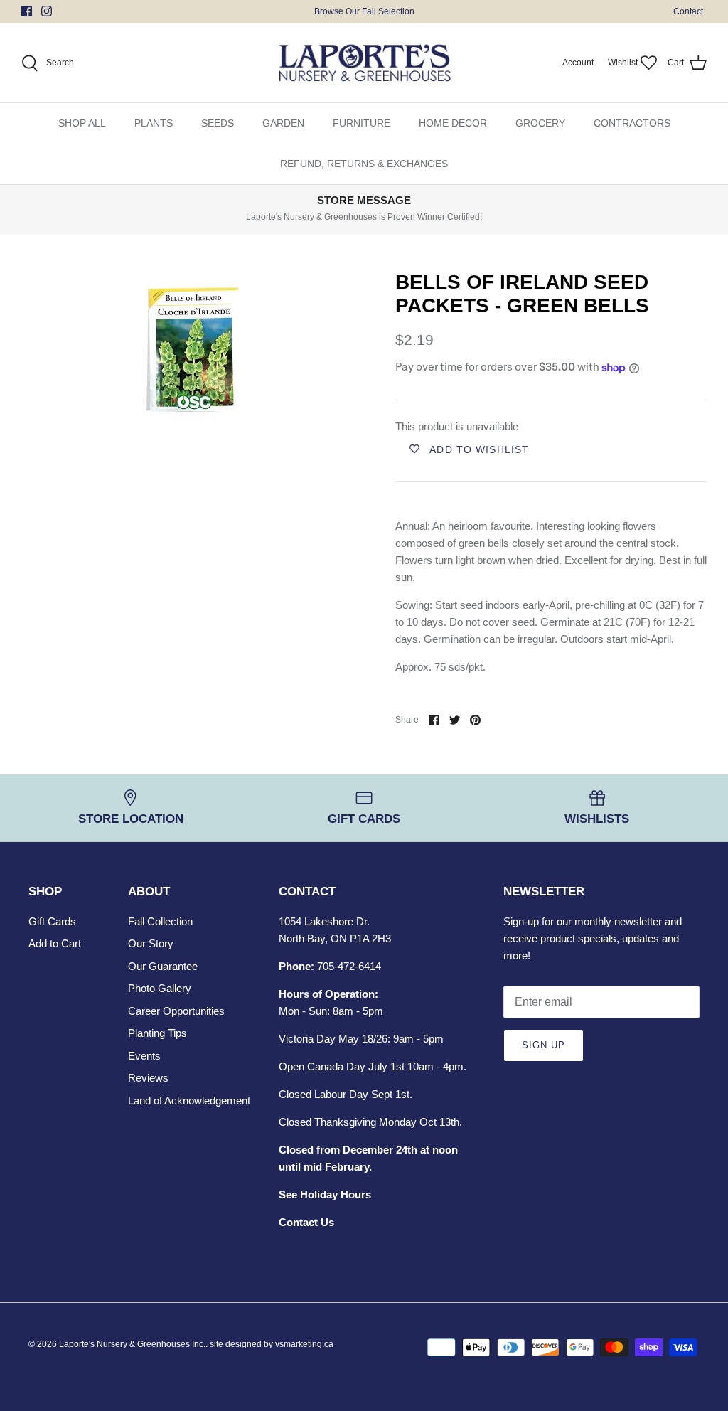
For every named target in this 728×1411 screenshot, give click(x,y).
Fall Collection (160, 921)
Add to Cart (54, 943)
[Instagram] (46, 11)
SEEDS (217, 123)
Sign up (543, 1045)
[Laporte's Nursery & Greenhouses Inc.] (364, 63)
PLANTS (153, 123)
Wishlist (623, 63)
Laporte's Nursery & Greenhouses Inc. (132, 1344)
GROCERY (540, 123)
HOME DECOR (453, 123)
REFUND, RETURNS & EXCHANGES (364, 163)
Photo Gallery (159, 988)
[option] (192, 350)
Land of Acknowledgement (189, 1101)
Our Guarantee (163, 966)
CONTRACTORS (632, 123)
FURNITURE (361, 123)
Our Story (150, 943)
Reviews (148, 1078)
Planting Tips (157, 1033)
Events (144, 1056)
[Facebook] (26, 11)
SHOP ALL (82, 123)
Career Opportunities (176, 1011)
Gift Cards (52, 921)
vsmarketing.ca (304, 1344)
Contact (688, 11)
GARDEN (283, 123)
